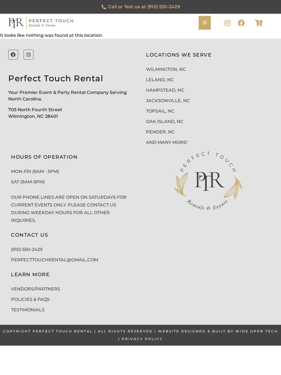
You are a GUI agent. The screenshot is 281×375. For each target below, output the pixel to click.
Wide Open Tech (256, 331)
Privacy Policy (142, 339)
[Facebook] (241, 22)
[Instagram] (227, 22)
